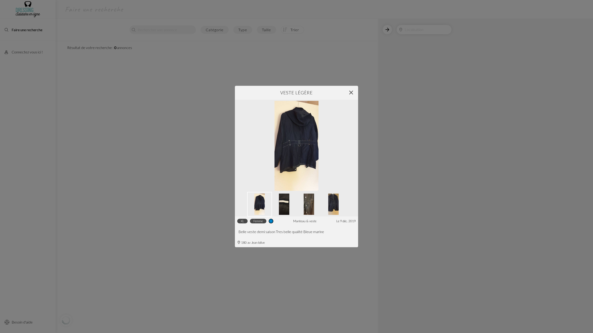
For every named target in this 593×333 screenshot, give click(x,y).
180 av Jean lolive (252, 242)
